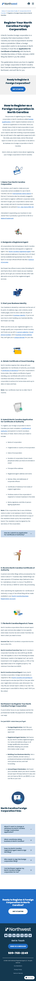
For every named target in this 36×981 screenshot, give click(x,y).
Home (3, 11)
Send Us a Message (18, 946)
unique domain (19, 337)
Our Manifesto (18, 966)
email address (27, 335)
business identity (19, 315)
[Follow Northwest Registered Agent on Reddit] (30, 935)
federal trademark (7, 218)
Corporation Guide (12, 11)
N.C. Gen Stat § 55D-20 (25, 207)
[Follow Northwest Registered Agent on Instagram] (22, 935)
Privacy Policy (18, 969)
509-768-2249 (18, 953)
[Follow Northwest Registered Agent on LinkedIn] (14, 935)
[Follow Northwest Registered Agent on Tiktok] (26, 935)
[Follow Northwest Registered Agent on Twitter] (10, 935)
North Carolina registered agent (20, 252)
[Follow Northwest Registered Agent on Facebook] (18, 935)
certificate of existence (10, 371)
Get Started (18, 911)
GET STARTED (18, 89)
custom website (22, 332)
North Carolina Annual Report (22, 678)
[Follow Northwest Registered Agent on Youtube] (6, 935)
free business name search (21, 194)
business (19, 335)
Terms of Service (18, 973)
